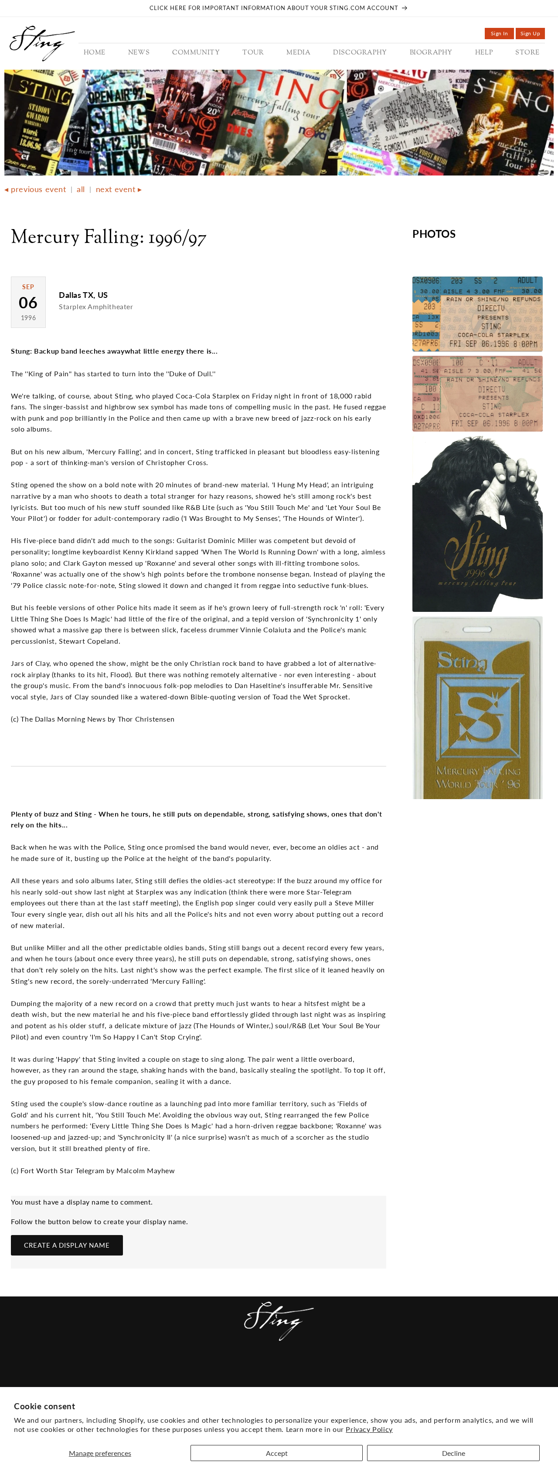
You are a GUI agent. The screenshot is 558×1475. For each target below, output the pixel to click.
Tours (209, 1370)
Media (239, 1370)
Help (340, 1370)
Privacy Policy (369, 1429)
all (81, 189)
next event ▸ (119, 189)
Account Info (410, 1370)
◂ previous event (35, 189)
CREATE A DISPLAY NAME (67, 1245)
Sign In (502, 34)
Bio (319, 1370)
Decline (453, 1453)
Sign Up (533, 34)
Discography (282, 1370)
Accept (277, 1453)
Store (366, 1370)
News (131, 1370)
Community (169, 1370)
